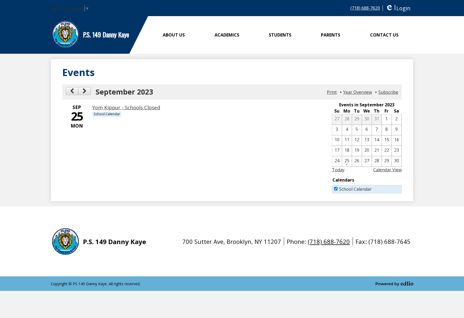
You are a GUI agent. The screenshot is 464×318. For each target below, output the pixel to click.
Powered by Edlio (394, 283)
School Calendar (355, 189)
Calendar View (387, 170)
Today (338, 170)
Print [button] (332, 92)
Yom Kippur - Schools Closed (126, 107)
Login (398, 8)
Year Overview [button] (357, 92)
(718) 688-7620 (365, 8)
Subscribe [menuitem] (388, 92)
